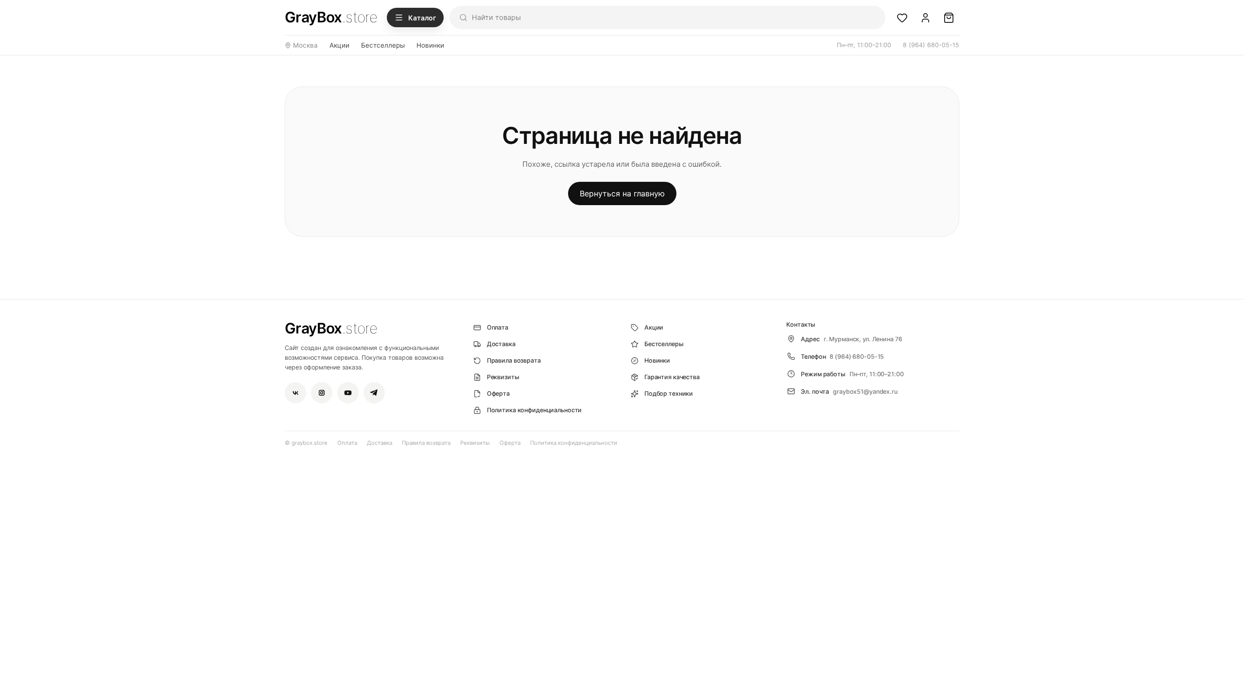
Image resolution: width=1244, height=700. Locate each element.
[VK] (295, 392)
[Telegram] (374, 392)
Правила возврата (426, 442)
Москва (305, 45)
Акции (339, 45)
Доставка (379, 442)
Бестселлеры (383, 45)
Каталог (422, 18)
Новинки (430, 45)
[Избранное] (902, 17)
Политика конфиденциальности (573, 442)
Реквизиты (475, 442)
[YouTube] (348, 392)
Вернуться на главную (622, 193)
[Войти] (925, 17)
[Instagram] (321, 392)
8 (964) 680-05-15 (931, 45)
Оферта (510, 442)
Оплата (347, 442)
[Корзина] (948, 17)
